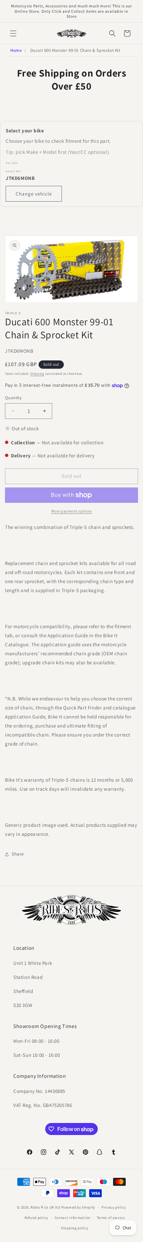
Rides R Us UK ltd (45, 1207)
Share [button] (18, 854)
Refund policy (36, 1217)
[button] (13, 33)
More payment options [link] (71, 511)
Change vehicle (34, 194)
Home (16, 50)
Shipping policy (74, 1228)
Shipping (37, 373)
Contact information (72, 1217)
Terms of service (111, 1217)
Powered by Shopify (78, 1207)
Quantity (13, 398)
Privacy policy (113, 1207)
